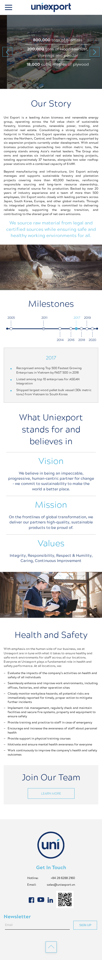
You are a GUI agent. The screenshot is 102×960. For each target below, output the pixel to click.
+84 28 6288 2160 (63, 878)
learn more (51, 793)
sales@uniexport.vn (61, 884)
